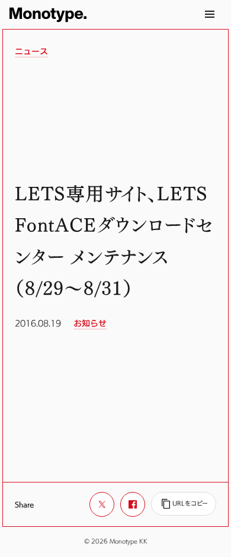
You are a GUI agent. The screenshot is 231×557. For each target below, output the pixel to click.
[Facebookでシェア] (132, 504)
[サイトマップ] (210, 14)
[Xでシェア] (101, 504)
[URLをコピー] (183, 504)
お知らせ (90, 323)
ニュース (31, 51)
